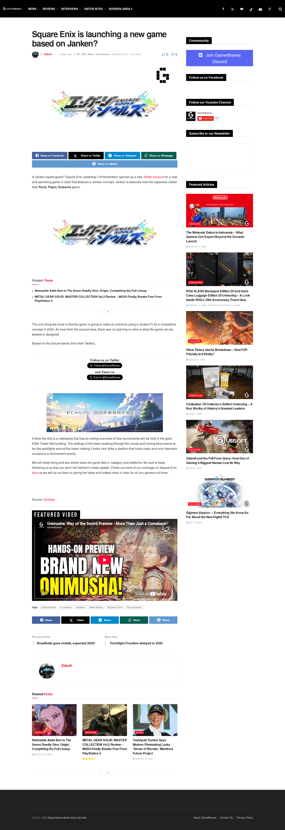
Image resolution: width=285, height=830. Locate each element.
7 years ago (65, 54)
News (32, 9)
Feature (194, 223)
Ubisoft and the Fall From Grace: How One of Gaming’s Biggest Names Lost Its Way (217, 460)
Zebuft (48, 54)
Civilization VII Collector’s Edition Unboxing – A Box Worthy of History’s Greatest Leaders (219, 406)
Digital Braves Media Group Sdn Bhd (67, 817)
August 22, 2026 (43, 754)
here (35, 472)
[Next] (108, 311)
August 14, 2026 (197, 246)
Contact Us (226, 817)
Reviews (49, 9)
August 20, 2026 (144, 758)
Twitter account (153, 177)
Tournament (102, 54)
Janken (80, 607)
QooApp (49, 499)
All (78, 54)
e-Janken (66, 607)
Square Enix (115, 607)
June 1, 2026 (195, 413)
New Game (96, 607)
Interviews (69, 9)
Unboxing (195, 282)
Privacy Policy (245, 817)
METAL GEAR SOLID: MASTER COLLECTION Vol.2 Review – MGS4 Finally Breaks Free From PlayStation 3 (98, 298)
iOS (83, 54)
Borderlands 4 (120, 9)
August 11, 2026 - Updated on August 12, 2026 (214, 305)
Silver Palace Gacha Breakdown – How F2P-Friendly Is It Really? (217, 351)
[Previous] (101, 311)
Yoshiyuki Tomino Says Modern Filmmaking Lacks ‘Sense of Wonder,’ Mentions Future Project (153, 746)
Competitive (48, 607)
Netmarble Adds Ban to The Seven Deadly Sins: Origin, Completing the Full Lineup (91, 290)
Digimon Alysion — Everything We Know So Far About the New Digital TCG (217, 514)
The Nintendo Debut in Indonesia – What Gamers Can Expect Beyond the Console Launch (215, 236)
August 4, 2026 (196, 359)
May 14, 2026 (194, 522)
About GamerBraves (204, 817)
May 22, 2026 (194, 468)
